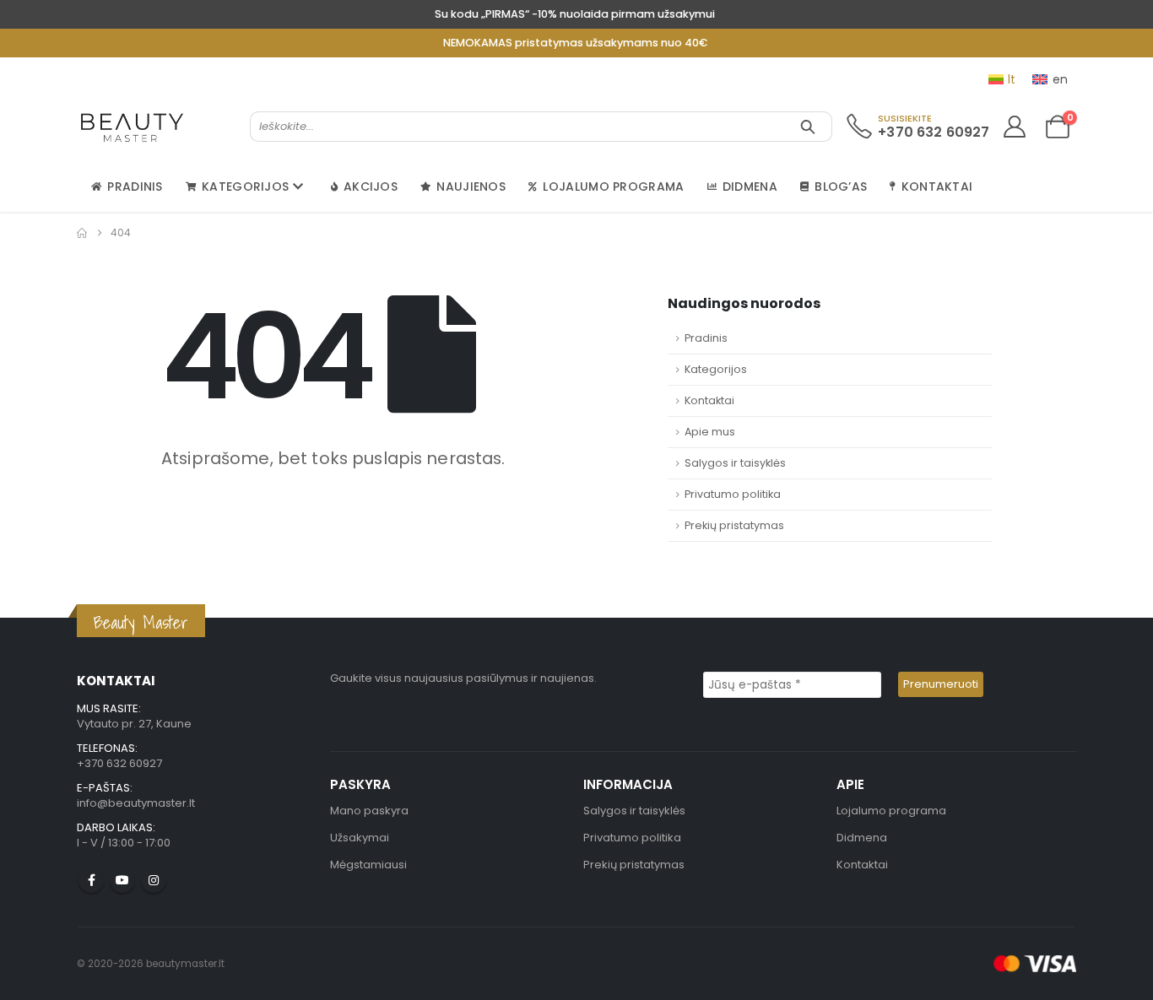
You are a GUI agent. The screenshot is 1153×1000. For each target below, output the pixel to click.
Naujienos (471, 186)
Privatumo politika (733, 494)
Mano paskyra (369, 811)
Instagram (153, 880)
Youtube (122, 880)
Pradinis (134, 186)
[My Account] (1014, 127)
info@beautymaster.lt (136, 803)
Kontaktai (937, 186)
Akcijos (371, 186)
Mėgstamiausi (368, 865)
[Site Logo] (132, 127)
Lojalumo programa (613, 186)
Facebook (91, 880)
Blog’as (841, 186)
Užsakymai (359, 838)
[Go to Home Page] (82, 233)
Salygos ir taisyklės (735, 463)
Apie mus (710, 431)
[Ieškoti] (807, 126)
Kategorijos (245, 186)
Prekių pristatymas (734, 525)
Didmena (750, 186)
